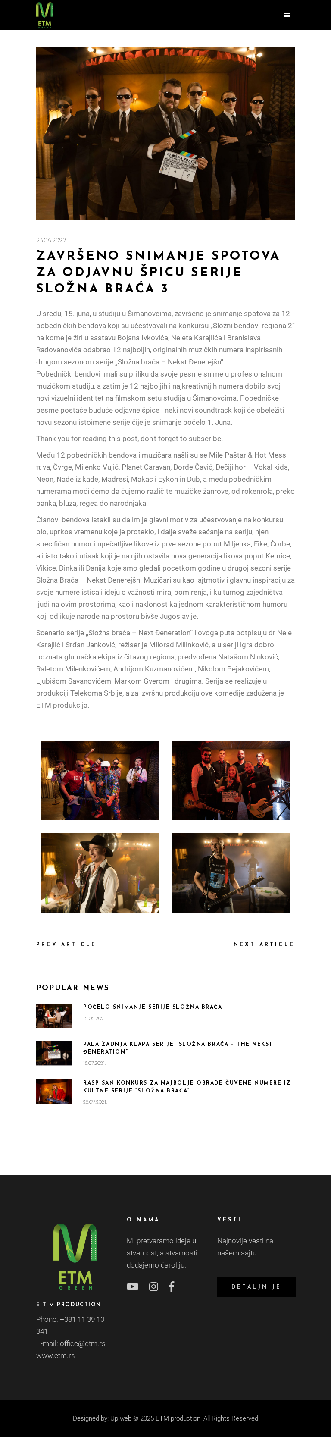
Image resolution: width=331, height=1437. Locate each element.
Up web (120, 1418)
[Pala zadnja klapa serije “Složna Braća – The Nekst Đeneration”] (54, 1053)
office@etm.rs (83, 1343)
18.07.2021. (94, 1063)
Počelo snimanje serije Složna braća (152, 1007)
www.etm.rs (55, 1355)
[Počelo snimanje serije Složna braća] (54, 1016)
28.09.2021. (95, 1102)
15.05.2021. (94, 1018)
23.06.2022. (51, 241)
